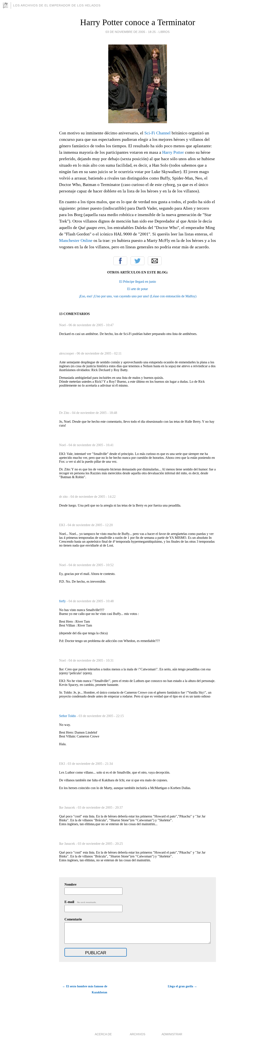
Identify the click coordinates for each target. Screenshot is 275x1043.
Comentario (73, 919)
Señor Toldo (68, 716)
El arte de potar (137, 289)
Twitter (137, 261)
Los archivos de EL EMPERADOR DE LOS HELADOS (57, 5)
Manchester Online (75, 240)
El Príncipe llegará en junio (137, 281)
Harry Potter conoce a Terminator (137, 22)
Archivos (137, 1034)
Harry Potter (173, 152)
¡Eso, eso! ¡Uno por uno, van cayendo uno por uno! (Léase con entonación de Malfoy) (137, 296)
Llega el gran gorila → (182, 986)
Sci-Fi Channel (157, 133)
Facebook (120, 261)
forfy (63, 601)
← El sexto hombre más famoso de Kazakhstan (84, 989)
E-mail (80, 902)
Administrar (172, 1034)
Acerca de (103, 1034)
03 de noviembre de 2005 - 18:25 (130, 32)
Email (155, 261)
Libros (164, 32)
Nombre (70, 884)
